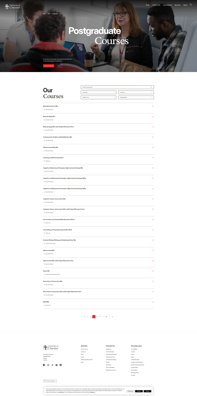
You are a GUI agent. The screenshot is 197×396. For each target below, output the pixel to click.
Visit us (59, 65)
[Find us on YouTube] (56, 365)
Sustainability (134, 367)
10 (106, 316)
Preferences (130, 391)
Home (44, 13)
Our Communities (110, 367)
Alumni (108, 362)
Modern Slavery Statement (137, 365)
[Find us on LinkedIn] (61, 365)
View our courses (48, 65)
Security (133, 375)
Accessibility (134, 349)
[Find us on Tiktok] (52, 365)
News (82, 354)
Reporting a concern (111, 370)
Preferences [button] (92, 392)
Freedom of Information (137, 362)
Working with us (135, 372)
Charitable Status (135, 359)
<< (84, 316)
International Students (111, 354)
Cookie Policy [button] (61, 392)
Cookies (133, 351)
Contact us (83, 351)
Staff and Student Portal (86, 359)
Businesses (108, 365)
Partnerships (134, 370)
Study (49, 13)
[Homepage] (12, 6)
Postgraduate (55, 13)
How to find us (84, 349)
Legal (132, 357)
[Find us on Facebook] (44, 365)
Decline (139, 391)
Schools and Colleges (111, 359)
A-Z (60, 13)
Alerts (82, 362)
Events (82, 357)
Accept (147, 391)
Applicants (108, 349)
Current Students (110, 351)
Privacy (133, 354)
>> (112, 316)
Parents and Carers (110, 357)
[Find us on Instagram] (48, 365)
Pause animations (49, 381)
